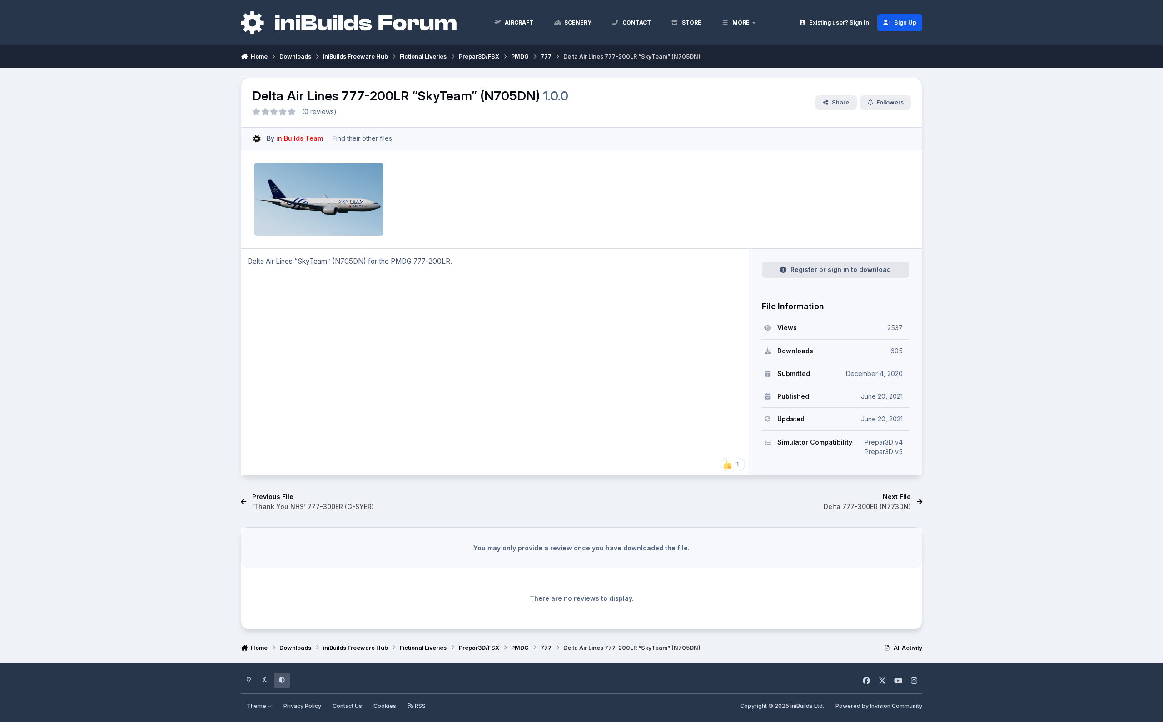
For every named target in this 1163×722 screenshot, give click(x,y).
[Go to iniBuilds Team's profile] (257, 138)
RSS (419, 705)
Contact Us (347, 705)
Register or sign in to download (840, 269)
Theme (257, 705)
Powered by (878, 705)
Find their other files (362, 138)
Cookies (384, 705)
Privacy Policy (302, 705)
